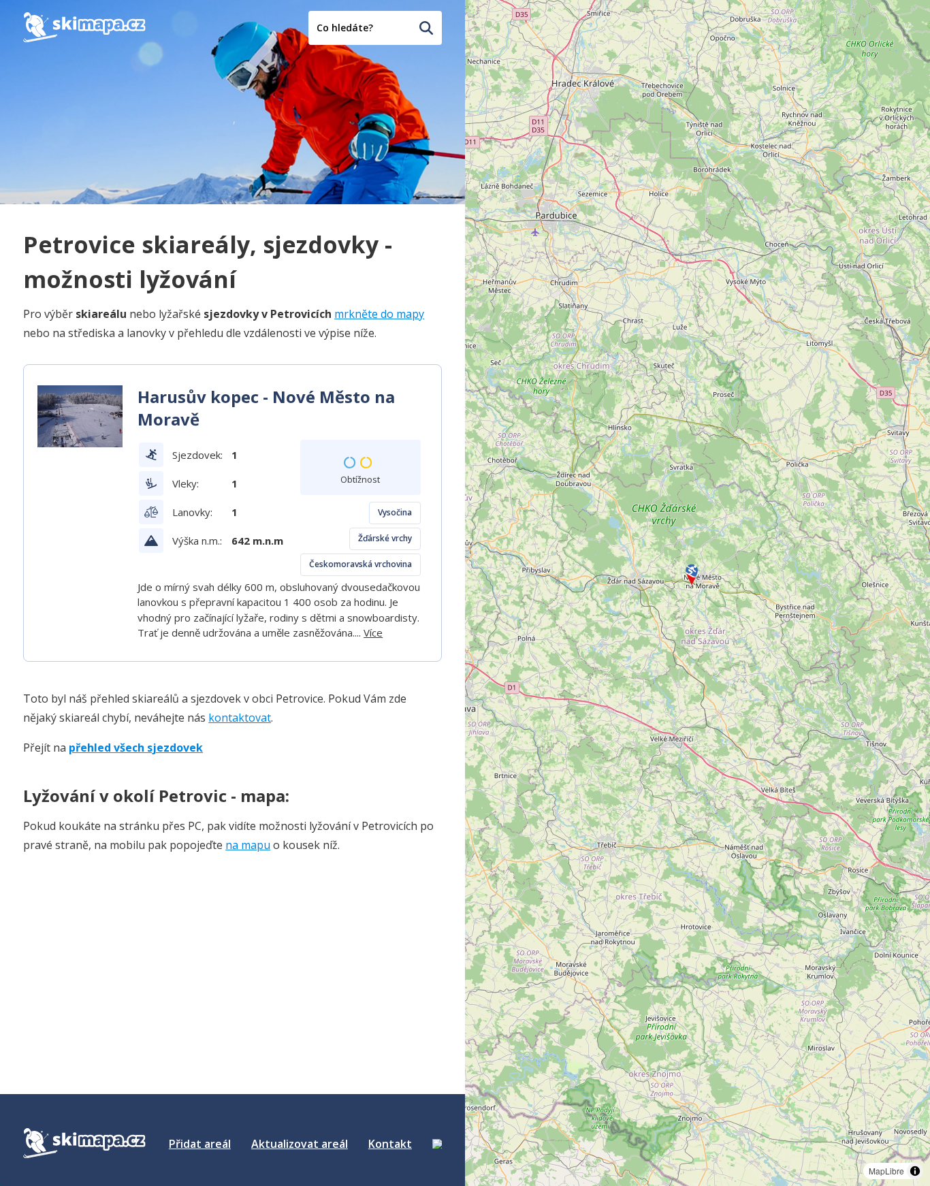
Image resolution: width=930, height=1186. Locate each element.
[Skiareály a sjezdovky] (437, 1144)
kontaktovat (239, 717)
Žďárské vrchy (385, 538)
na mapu (247, 844)
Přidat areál (200, 1143)
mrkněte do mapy (379, 313)
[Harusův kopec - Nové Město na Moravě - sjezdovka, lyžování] (80, 416)
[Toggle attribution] (915, 1171)
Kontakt (390, 1143)
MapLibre (886, 1170)
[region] (697, 593)
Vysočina (395, 512)
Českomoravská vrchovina (360, 564)
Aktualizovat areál (299, 1143)
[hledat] (426, 28)
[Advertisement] (125, 950)
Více (373, 632)
